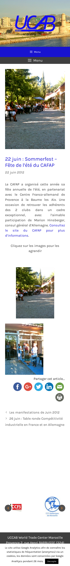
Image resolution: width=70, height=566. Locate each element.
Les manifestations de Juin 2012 (34, 412)
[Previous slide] (8, 508)
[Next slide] (61, 508)
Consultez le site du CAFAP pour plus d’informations (35, 230)
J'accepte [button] (51, 561)
